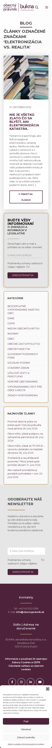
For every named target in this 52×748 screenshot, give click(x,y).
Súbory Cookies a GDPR (26, 662)
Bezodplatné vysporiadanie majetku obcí (24, 310)
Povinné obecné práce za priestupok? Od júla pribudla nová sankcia (24, 425)
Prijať (26, 721)
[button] (47, 688)
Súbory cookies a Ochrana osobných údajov (26, 744)
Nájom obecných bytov (23, 328)
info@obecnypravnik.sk (30, 612)
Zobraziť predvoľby (26, 737)
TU (28, 267)
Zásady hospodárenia (23, 395)
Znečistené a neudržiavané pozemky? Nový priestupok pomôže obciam (24, 461)
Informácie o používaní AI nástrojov (26, 658)
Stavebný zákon (18, 368)
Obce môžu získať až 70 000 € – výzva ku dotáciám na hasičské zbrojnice (26, 449)
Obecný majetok (19, 349)
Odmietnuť (26, 729)
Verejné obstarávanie (23, 381)
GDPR (11, 323)
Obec (11, 338)
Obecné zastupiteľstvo (24, 344)
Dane (11, 318)
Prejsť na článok (27, 197)
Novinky (13, 333)
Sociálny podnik (19, 362)
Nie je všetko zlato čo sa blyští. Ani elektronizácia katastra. (24, 122)
